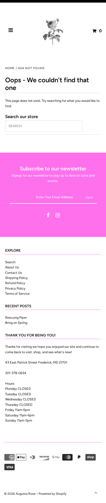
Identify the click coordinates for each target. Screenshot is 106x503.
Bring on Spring (16, 323)
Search (10, 262)
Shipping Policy (16, 278)
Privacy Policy (15, 288)
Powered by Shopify (52, 494)
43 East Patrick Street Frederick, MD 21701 (36, 362)
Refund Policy (15, 283)
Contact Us (13, 273)
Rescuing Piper (16, 317)
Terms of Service (17, 293)
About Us (12, 267)
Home (10, 68)
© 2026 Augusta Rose (20, 494)
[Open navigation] (11, 31)
